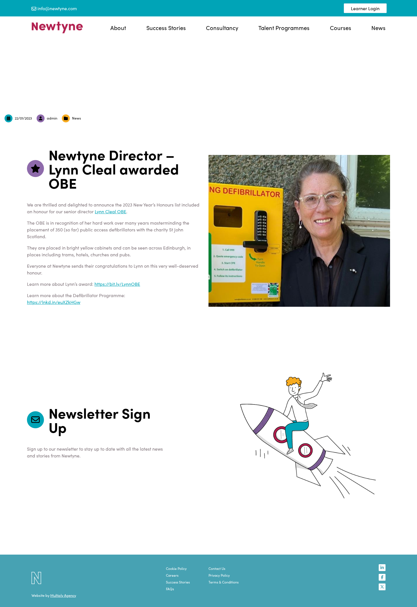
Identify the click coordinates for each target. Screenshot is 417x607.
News (378, 27)
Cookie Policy (176, 568)
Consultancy (222, 27)
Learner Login (365, 8)
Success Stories (166, 27)
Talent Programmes (283, 27)
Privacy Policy (219, 575)
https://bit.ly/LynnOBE (117, 284)
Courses (340, 27)
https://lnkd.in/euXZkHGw (53, 302)
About (118, 27)
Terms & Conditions (223, 582)
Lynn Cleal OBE (110, 211)
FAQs (170, 588)
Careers (172, 575)
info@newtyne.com (56, 8)
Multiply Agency (63, 595)
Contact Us (216, 568)
